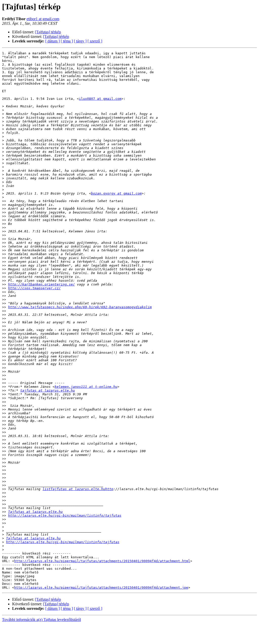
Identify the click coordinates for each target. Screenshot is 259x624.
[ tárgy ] (80, 41)
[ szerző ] (95, 41)
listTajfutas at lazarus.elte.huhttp (77, 489)
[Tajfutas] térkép (48, 32)
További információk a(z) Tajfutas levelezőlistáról (41, 619)
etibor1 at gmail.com (43, 19)
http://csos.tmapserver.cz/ (34, 288)
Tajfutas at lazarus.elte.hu (35, 512)
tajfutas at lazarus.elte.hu (47, 390)
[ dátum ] (52, 41)
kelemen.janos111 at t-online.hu (86, 387)
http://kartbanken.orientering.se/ (41, 284)
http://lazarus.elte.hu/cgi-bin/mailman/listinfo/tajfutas (64, 515)
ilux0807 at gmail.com (100, 99)
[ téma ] (67, 41)
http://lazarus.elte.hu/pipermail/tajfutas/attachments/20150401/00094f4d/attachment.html (102, 561)
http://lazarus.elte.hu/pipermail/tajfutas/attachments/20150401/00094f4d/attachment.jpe (101, 587)
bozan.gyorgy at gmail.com (116, 193)
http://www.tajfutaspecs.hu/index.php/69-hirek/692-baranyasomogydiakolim (80, 307)
